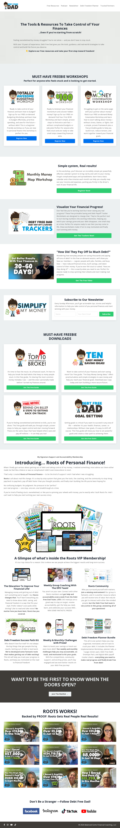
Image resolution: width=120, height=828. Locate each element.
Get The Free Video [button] (84, 280)
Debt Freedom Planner (89, 6)
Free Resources (53, 6)
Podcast (64, 6)
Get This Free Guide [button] (31, 387)
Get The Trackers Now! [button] (84, 235)
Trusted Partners (107, 6)
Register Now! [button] (84, 191)
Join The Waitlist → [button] (60, 694)
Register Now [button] (21, 138)
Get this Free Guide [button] (88, 439)
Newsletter (73, 6)
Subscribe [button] (106, 314)
